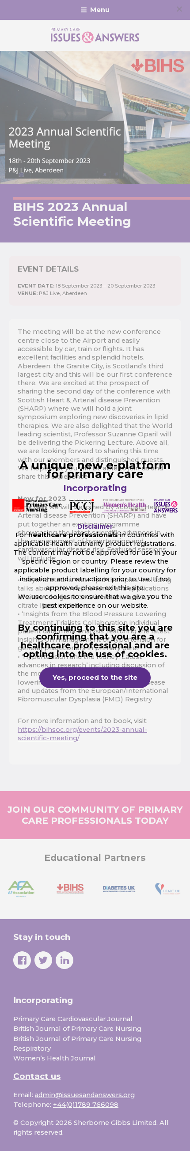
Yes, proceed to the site (95, 678)
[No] (179, 8)
